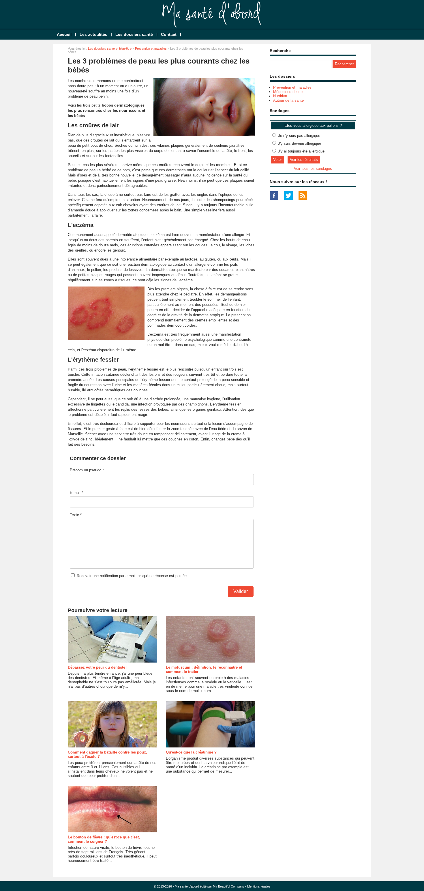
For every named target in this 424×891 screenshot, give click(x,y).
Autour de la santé (288, 100)
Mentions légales (259, 886)
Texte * (76, 515)
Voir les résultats (304, 159)
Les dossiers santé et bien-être (110, 48)
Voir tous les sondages (313, 168)
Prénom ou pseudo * (87, 470)
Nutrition (280, 96)
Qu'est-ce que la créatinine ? (191, 752)
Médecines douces (289, 92)
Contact (169, 34)
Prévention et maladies (151, 48)
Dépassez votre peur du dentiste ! (97, 667)
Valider (240, 591)
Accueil (64, 34)
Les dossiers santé (134, 34)
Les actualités (93, 34)
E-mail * (76, 492)
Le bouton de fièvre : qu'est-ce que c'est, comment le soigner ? (104, 839)
